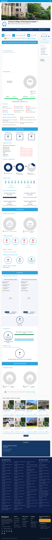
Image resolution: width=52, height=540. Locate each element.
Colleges (24, 524)
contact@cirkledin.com (7, 528)
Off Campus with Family (10, 313)
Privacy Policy (33, 525)
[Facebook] (2, 531)
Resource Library (17, 526)
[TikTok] (2, 533)
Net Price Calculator (44, 54)
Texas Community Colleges (32, 489)
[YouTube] (11, 531)
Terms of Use (33, 526)
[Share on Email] (49, 36)
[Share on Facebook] (42, 36)
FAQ (31, 520)
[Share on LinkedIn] (46, 36)
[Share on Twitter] (44, 36)
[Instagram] (7, 531)
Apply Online (43, 51)
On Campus (7, 312)
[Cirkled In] (4, 1)
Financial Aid (43, 52)
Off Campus (14, 312)
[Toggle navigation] (50, 1)
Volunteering (16, 525)
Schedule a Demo (43, 523)
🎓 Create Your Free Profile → (44, 520)
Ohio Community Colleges (32, 464)
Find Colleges (16, 518)
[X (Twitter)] (9, 531)
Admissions (43, 49)
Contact (32, 518)
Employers (24, 526)
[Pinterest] (4, 533)
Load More (26, 435)
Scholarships (16, 520)
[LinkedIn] (4, 531)
